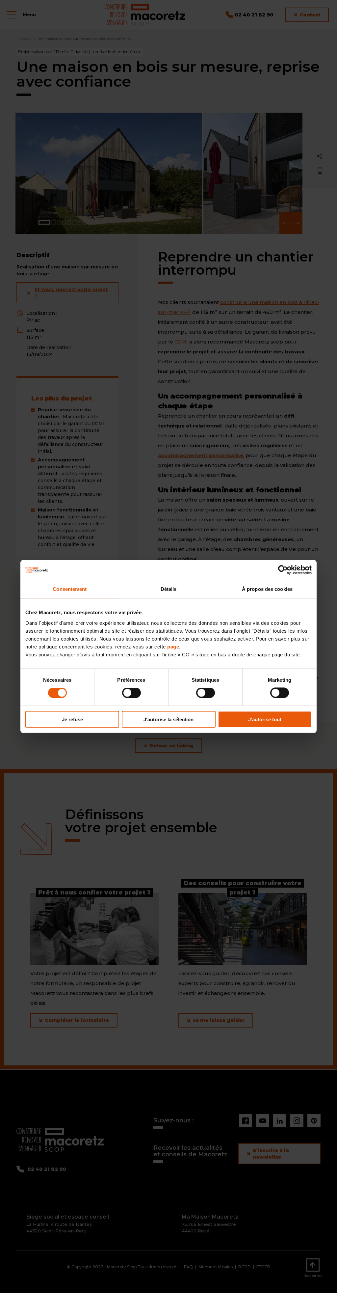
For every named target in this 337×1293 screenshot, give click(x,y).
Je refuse (72, 719)
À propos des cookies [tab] (267, 589)
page (173, 646)
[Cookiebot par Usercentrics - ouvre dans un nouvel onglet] (283, 570)
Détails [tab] (169, 589)
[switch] (131, 693)
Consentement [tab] (70, 589)
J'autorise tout (264, 719)
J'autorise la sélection (168, 719)
